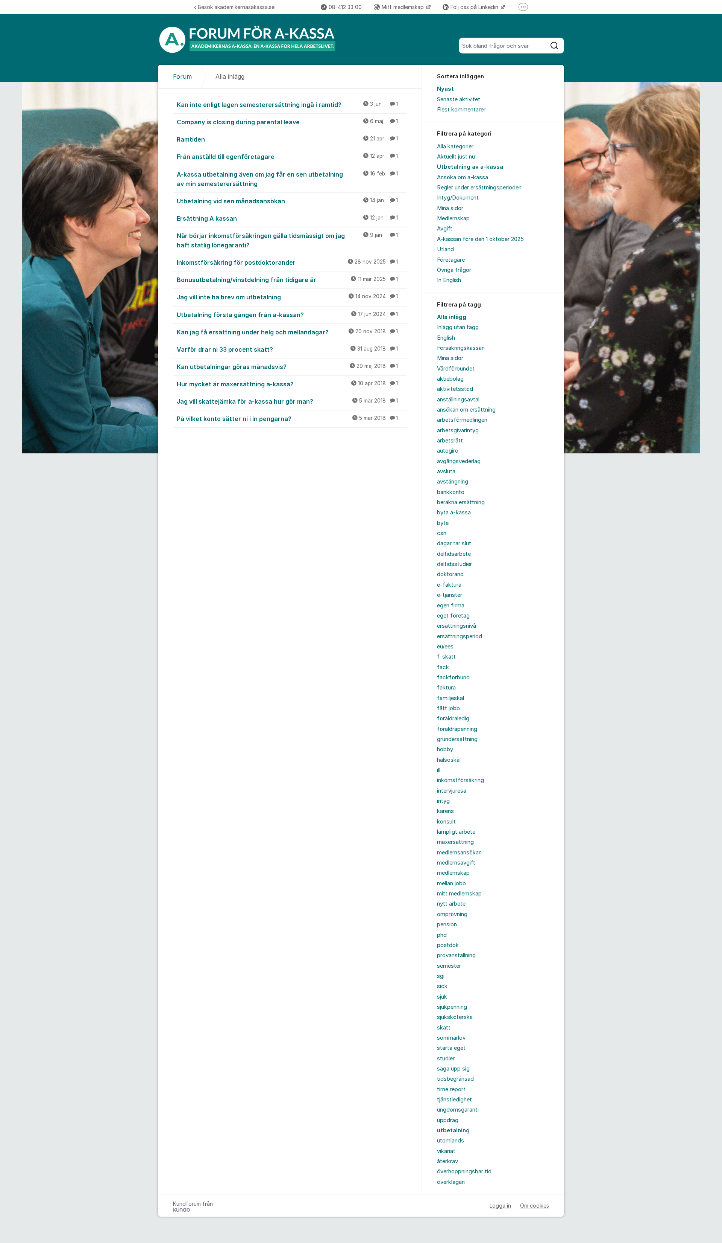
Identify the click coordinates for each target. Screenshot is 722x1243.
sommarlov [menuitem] (451, 1037)
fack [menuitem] (443, 667)
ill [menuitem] (438, 770)
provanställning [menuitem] (456, 955)
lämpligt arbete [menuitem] (456, 831)
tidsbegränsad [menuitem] (455, 1078)
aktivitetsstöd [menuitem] (455, 389)
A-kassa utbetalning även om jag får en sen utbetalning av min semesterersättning (287, 179)
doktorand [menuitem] (450, 574)
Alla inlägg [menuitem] (451, 317)
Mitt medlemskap (403, 7)
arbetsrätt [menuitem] (450, 440)
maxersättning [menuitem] (455, 842)
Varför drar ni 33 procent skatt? (287, 349)
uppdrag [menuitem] (447, 1120)
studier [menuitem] (446, 1058)
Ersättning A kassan (287, 218)
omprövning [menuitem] (452, 914)
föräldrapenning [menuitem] (457, 729)
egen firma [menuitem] (450, 605)
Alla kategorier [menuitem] (455, 146)
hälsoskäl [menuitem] (449, 759)
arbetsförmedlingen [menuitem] (462, 419)
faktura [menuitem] (446, 687)
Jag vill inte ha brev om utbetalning (287, 297)
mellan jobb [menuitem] (451, 883)
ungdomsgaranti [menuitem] (458, 1109)
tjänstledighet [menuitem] (454, 1099)
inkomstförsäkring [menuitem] (460, 780)
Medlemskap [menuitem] (453, 218)
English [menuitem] (446, 337)
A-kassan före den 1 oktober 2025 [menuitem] (480, 239)
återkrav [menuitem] (447, 1161)
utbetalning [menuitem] (453, 1130)
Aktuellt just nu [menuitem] (456, 156)
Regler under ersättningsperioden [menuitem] (479, 187)
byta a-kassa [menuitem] (454, 512)
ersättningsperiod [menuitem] (459, 636)
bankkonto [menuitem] (450, 492)
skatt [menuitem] (443, 1027)
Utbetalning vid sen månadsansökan (287, 201)
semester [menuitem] (449, 965)
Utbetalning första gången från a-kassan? (287, 315)
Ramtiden (287, 139)
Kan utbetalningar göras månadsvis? (287, 367)
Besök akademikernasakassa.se (236, 7)
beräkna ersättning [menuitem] (461, 502)
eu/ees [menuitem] (445, 646)
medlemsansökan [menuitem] (459, 852)
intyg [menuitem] (443, 801)
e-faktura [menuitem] (449, 584)
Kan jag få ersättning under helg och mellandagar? (287, 332)
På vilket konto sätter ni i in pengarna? (287, 418)
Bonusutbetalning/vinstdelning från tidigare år (287, 280)
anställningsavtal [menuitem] (458, 399)
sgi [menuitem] (440, 976)
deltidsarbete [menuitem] (454, 554)
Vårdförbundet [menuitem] (456, 368)
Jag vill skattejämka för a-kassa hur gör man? (287, 401)
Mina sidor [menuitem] (450, 208)
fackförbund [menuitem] (453, 677)
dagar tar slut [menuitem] (454, 543)
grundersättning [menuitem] (457, 739)
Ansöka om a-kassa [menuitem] (462, 177)
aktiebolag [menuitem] (450, 378)
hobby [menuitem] (445, 749)
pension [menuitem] (447, 924)
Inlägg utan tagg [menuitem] (458, 327)
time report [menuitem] (451, 1089)
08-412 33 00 (345, 7)
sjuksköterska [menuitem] (455, 1017)
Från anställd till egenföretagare (287, 156)
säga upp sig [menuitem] (453, 1068)
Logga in (500, 1205)
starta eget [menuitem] (451, 1048)
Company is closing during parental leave (287, 122)
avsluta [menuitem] (446, 471)
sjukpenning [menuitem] (452, 1007)
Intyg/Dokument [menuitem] (458, 197)
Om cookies (534, 1205)
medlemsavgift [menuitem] (456, 862)
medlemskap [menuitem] (453, 872)
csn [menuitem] (441, 533)
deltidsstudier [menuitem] (454, 564)
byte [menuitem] (443, 523)
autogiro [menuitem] (447, 450)
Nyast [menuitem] (445, 88)
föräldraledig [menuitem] (453, 718)
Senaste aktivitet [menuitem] (458, 99)
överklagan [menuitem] (451, 1182)
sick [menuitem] (442, 986)
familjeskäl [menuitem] (450, 698)
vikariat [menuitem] (446, 1151)
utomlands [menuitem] (450, 1140)
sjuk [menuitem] (442, 996)
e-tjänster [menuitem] (449, 595)
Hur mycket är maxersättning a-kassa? (287, 384)
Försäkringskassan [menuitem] (461, 348)
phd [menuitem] (442, 935)
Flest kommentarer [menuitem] (461, 109)
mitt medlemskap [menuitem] (459, 893)
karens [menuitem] (445, 811)
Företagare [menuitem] (451, 259)
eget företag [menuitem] (453, 615)
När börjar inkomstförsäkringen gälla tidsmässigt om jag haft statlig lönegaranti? (287, 240)
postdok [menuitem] (448, 945)
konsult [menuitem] (446, 821)
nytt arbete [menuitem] (451, 903)
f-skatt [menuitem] (446, 656)
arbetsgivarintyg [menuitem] (458, 430)
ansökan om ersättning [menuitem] (466, 409)
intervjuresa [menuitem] (451, 790)
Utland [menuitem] (445, 249)
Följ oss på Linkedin (475, 7)
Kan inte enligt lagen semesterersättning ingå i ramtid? (287, 104)
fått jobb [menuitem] (448, 708)
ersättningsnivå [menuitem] (456, 625)
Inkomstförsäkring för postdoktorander (287, 262)
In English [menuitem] (449, 280)
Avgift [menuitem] (444, 228)
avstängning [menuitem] (452, 481)
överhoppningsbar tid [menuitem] (464, 1171)
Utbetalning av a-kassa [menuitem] (470, 166)
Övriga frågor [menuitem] (454, 270)
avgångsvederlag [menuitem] (459, 461)
